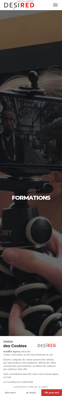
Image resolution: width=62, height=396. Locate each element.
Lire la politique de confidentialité (18, 382)
